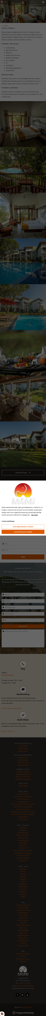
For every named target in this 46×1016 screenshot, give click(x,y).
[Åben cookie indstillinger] (2, 1014)
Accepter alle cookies (23, 532)
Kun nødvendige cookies (23, 526)
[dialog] (23, 508)
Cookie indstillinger (8, 521)
